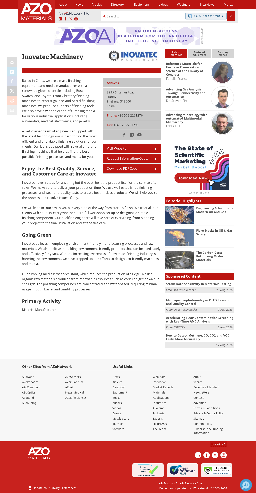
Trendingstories (223, 53)
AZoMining (29, 403)
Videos (116, 408)
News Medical (74, 392)
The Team (159, 429)
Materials (159, 392)
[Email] (12, 110)
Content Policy (202, 424)
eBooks (117, 403)
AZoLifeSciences (76, 398)
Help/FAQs (160, 424)
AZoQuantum (74, 382)
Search (198, 382)
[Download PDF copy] (12, 62)
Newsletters (201, 392)
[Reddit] (12, 100)
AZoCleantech (31, 387)
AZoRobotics (30, 382)
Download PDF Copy (122, 168)
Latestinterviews (176, 53)
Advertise (199, 403)
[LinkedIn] (12, 71)
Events (116, 413)
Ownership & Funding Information (208, 431)
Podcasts (159, 413)
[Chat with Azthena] (246, 485)
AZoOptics (29, 392)
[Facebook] (12, 81)
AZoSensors (73, 377)
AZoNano (28, 377)
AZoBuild (28, 398)
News (116, 377)
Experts (158, 418)
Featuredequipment (199, 53)
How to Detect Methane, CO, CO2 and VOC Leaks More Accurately (198, 337)
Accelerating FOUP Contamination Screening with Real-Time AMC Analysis (199, 319)
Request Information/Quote (128, 158)
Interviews (160, 382)
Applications (161, 398)
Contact (198, 398)
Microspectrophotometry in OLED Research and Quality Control (198, 302)
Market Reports (163, 387)
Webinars (159, 377)
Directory (117, 4)
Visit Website (116, 148)
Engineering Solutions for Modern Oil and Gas (215, 210)
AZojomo (158, 408)
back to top (217, 444)
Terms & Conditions (206, 408)
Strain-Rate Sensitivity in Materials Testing (198, 284)
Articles (117, 382)
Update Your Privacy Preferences (54, 488)
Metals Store (120, 418)
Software (118, 429)
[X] (12, 91)
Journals (117, 424)
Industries (159, 403)
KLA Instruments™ (184, 290)
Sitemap (198, 418)
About (197, 377)
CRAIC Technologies (185, 309)
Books (116, 398)
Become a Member (206, 387)
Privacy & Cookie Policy (208, 413)
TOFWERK (179, 327)
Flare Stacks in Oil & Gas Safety (214, 232)
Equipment (119, 392)
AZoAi (69, 387)
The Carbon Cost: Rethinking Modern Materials (210, 256)
